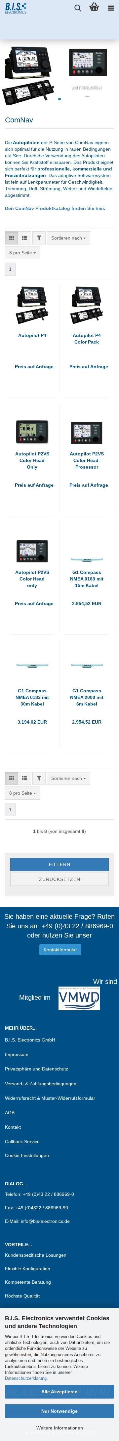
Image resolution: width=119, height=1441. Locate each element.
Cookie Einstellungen (27, 1155)
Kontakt (13, 1127)
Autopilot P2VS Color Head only (32, 579)
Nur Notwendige (59, 1411)
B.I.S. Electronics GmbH (30, 1039)
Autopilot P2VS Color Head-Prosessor (87, 460)
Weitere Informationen (59, 1427)
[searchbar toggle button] (77, 8)
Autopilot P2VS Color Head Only (32, 460)
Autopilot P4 (32, 335)
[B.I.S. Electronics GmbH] (13, 8)
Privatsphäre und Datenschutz (36, 1068)
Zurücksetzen (59, 879)
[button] (11, 237)
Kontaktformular (60, 949)
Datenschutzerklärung (26, 1378)
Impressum (16, 1054)
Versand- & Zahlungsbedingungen (40, 1083)
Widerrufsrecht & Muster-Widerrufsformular (50, 1098)
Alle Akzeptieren (59, 1391)
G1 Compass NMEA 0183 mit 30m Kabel (32, 697)
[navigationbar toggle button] (110, 8)
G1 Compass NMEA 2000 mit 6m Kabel (86, 697)
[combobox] (68, 237)
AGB (10, 1112)
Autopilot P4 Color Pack (87, 339)
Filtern (59, 864)
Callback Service (22, 1141)
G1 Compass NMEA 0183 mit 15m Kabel (86, 579)
